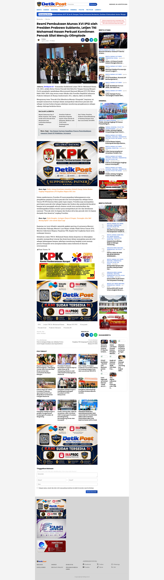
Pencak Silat (42, 328)
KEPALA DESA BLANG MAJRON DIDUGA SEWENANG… (114, 254)
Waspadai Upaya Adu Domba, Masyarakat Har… (115, 267)
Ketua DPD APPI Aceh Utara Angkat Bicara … (115, 289)
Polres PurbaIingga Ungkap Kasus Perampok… (116, 163)
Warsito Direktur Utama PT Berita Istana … (111, 52)
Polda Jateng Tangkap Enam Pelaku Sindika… (114, 174)
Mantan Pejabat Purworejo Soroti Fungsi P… (115, 70)
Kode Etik (69, 564)
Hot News (112, 50)
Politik (108, 138)
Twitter (101, 564)
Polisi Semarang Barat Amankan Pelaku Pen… (114, 152)
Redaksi (40, 564)
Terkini (117, 285)
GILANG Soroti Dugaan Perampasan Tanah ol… (116, 231)
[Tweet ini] (87, 40)
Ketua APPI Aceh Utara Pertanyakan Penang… (115, 279)
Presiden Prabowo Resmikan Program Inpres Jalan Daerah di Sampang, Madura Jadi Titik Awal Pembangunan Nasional (66, 120)
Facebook (88, 564)
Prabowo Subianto (55, 328)
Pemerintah (109, 58)
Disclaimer (41, 567)
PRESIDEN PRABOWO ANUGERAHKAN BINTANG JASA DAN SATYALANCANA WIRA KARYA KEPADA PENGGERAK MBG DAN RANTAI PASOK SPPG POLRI (87, 416)
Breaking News (112, 248)
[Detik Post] (52, 4)
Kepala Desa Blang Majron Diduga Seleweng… (114, 242)
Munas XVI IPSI (72, 324)
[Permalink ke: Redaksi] (39, 40)
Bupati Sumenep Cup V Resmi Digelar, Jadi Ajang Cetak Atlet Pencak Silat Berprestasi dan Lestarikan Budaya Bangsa (46, 370)
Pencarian (93, 4)
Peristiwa (115, 148)
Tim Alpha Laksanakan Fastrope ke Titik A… (113, 383)
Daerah (106, 50)
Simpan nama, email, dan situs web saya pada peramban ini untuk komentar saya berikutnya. (66, 488)
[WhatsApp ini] (95, 40)
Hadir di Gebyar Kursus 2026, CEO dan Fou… (114, 86)
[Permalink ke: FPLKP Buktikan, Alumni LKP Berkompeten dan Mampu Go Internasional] (104, 357)
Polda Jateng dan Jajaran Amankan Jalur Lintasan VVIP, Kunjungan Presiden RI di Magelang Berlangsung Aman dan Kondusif (67, 416)
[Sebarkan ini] (83, 40)
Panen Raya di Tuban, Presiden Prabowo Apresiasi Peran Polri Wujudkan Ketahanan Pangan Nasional (45, 393)
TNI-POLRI (118, 249)
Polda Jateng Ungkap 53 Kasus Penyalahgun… (111, 123)
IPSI (39, 324)
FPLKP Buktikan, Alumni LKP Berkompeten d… (115, 78)
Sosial (116, 58)
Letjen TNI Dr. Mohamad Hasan (53, 324)
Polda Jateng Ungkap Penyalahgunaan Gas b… (115, 131)
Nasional (115, 137)
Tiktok (101, 567)
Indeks (53, 564)
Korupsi (116, 236)
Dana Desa (120, 235)
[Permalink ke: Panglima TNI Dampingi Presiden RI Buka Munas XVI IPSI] (87, 383)
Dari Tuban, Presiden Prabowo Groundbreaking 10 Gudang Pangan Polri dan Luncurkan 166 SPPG (87, 368)
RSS (114, 567)
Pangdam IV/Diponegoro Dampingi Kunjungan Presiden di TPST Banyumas (67, 392)
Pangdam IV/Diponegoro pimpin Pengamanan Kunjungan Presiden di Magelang (46, 414)
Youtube (87, 567)
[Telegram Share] (91, 40)
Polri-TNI (120, 127)
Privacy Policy (57, 567)
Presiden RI (68, 328)
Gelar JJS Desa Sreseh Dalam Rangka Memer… (114, 62)
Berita (101, 50)
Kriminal (113, 120)
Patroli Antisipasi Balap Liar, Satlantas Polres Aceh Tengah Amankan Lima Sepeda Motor (50, 342)
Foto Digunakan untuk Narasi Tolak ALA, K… (104, 382)
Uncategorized (110, 128)
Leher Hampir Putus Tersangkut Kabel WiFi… (114, 94)
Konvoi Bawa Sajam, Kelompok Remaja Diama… (115, 142)
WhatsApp (116, 564)
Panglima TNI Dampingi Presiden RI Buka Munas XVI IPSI (84, 342)
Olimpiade (83, 324)
